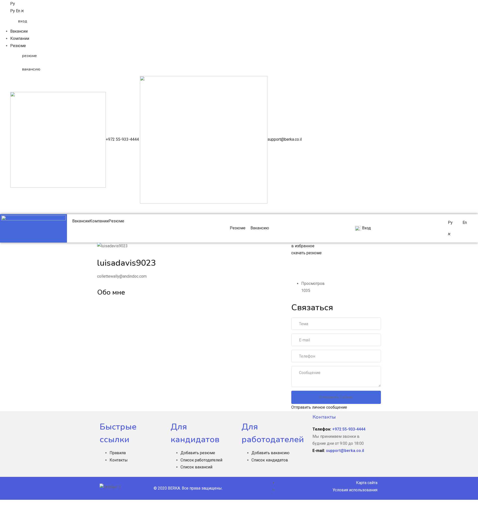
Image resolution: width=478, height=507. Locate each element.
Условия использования (355, 490)
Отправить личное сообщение (319, 407)
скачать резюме (306, 253)
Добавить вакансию (270, 452)
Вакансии (19, 31)
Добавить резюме (197, 452)
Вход (366, 228)
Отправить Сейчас (336, 397)
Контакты (119, 460)
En (18, 10)
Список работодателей (201, 460)
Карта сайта (366, 482)
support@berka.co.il (284, 139)
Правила (118, 452)
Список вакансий (196, 467)
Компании (19, 38)
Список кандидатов (269, 460)
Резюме (18, 45)
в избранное (302, 246)
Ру (12, 3)
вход (22, 21)
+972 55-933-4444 (123, 139)
